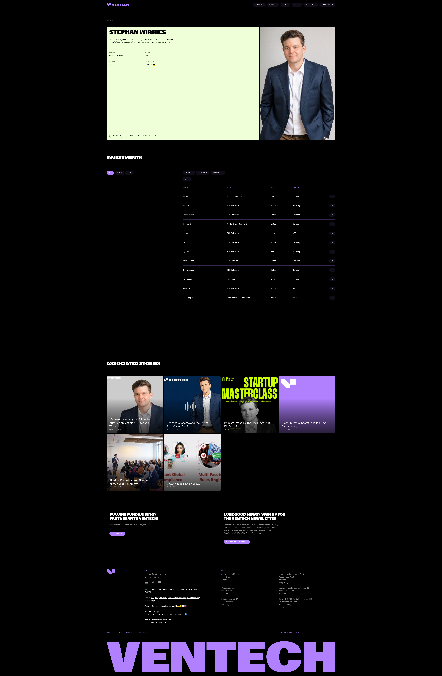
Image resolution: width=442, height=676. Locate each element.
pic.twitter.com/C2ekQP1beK (161, 620)
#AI (152, 598)
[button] (189, 173)
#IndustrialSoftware (177, 598)
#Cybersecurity (193, 598)
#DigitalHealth (161, 598)
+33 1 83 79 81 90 (152, 577)
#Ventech (164, 589)
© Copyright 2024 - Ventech (289, 633)
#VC (146, 620)
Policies (110, 632)
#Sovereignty (150, 600)
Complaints (142, 632)
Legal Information (125, 632)
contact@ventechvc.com (155, 574)
